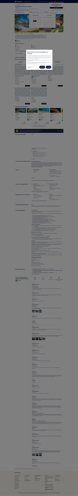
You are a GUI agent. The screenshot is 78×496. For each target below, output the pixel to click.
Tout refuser (42, 67)
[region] (39, 60)
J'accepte (48, 67)
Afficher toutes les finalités (31, 67)
